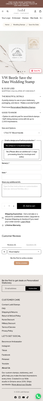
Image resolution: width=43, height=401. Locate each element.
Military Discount (8, 323)
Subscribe (33, 288)
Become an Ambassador (12, 341)
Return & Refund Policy (11, 316)
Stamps (25, 18)
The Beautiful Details (13, 96)
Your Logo (6, 18)
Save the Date (34, 25)
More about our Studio (21, 384)
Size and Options (9, 128)
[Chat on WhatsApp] (38, 396)
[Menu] (2, 11)
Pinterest (5, 359)
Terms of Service (8, 327)
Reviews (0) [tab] (11, 245)
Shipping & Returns (10, 312)
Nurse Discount (8, 319)
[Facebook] (15, 397)
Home (7, 25)
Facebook (6, 355)
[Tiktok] (27, 397)
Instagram (6, 346)
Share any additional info (11, 182)
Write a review (21, 263)
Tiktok (4, 350)
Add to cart (30, 206)
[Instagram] (19, 397)
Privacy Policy (7, 331)
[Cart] (40, 11)
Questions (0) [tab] (31, 245)
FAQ (3, 308)
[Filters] (4, 252)
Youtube (5, 363)
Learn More (25, 221)
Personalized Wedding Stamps (23, 107)
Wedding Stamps (19, 25)
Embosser (16, 18)
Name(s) (6, 163)
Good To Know (9, 112)
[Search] (7, 11)
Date (4, 173)
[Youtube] (23, 397)
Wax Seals (34, 18)
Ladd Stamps (24, 392)
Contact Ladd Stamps (11, 304)
